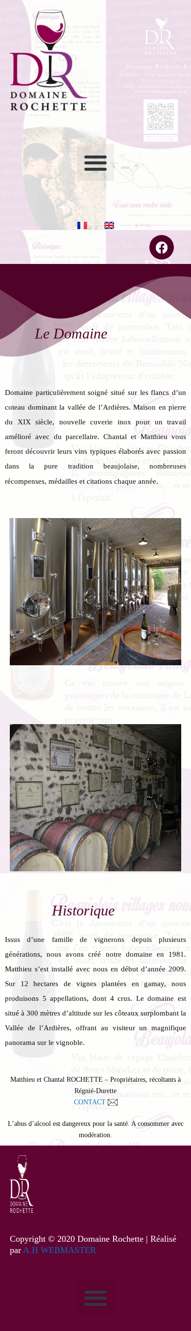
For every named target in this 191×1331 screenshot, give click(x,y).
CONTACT (91, 1102)
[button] (95, 162)
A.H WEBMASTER (59, 1250)
